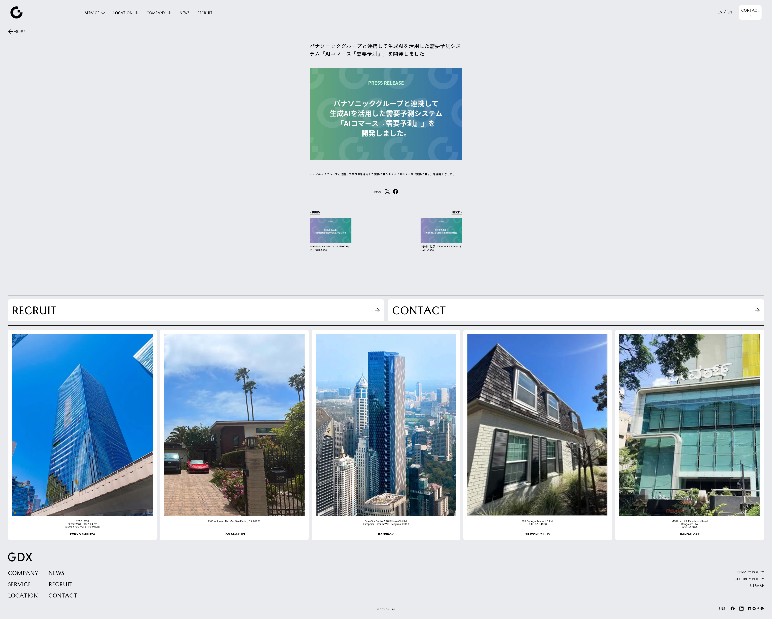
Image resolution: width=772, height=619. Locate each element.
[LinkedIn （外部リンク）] (741, 608)
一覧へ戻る (20, 31)
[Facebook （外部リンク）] (395, 192)
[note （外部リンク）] (756, 609)
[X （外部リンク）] (387, 192)
